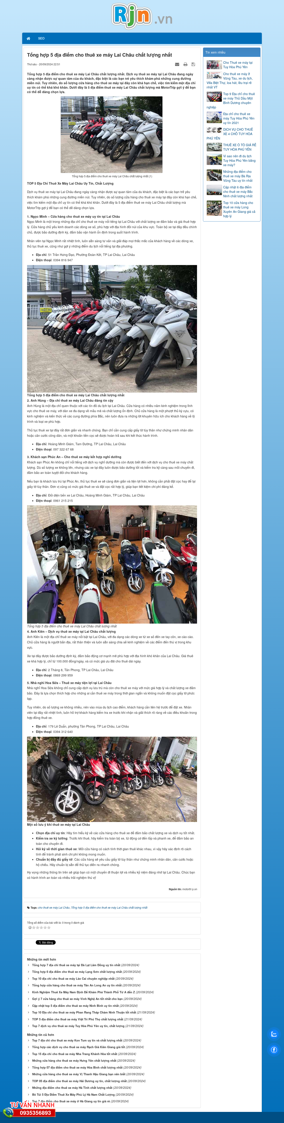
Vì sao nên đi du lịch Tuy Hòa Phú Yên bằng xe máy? (239, 160)
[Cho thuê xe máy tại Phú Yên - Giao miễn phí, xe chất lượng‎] (142, 16)
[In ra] (185, 64)
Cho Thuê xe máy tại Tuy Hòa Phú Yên (237, 64)
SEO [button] (41, 38)
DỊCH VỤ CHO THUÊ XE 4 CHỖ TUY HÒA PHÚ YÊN (230, 133)
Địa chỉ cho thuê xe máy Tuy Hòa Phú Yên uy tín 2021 (238, 118)
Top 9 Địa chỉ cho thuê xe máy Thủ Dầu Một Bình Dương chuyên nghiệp (231, 100)
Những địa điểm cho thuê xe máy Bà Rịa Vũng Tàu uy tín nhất (237, 176)
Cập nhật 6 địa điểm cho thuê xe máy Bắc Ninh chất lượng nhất (238, 191)
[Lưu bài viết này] (193, 64)
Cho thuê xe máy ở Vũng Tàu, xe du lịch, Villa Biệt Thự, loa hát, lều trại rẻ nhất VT (230, 80)
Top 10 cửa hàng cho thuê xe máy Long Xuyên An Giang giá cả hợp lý (239, 209)
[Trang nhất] (29, 38)
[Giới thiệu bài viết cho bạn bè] (177, 64)
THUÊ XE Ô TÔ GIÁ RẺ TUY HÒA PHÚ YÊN (239, 147)
